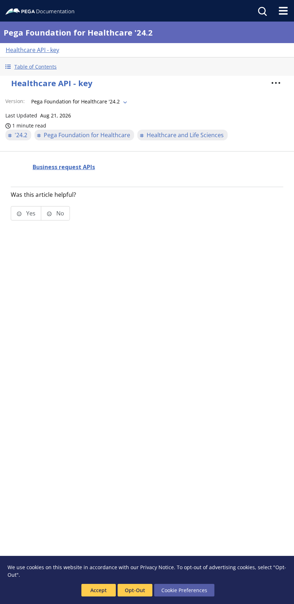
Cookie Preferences (184, 590)
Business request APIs (64, 167)
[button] (147, 66)
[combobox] (78, 101)
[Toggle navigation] (283, 10)
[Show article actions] (276, 83)
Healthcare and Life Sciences (185, 135)
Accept (98, 590)
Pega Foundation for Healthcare (87, 135)
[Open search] (262, 10)
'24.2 (21, 135)
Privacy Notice (157, 567)
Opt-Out (135, 590)
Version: (15, 101)
